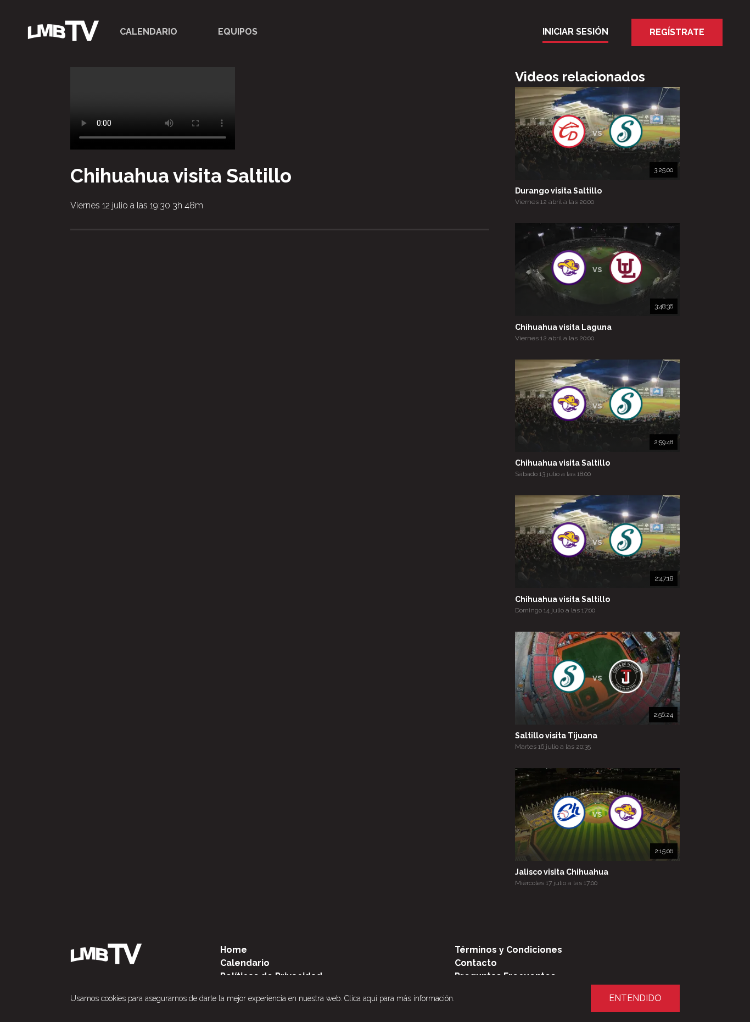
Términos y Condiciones (508, 949)
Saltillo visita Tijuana (556, 735)
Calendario (148, 31)
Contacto (476, 963)
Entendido (635, 998)
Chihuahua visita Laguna (563, 327)
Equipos (238, 31)
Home (233, 949)
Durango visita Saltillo (558, 190)
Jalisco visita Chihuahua (561, 872)
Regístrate (677, 32)
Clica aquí (360, 998)
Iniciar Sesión (575, 31)
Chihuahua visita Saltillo (562, 462)
